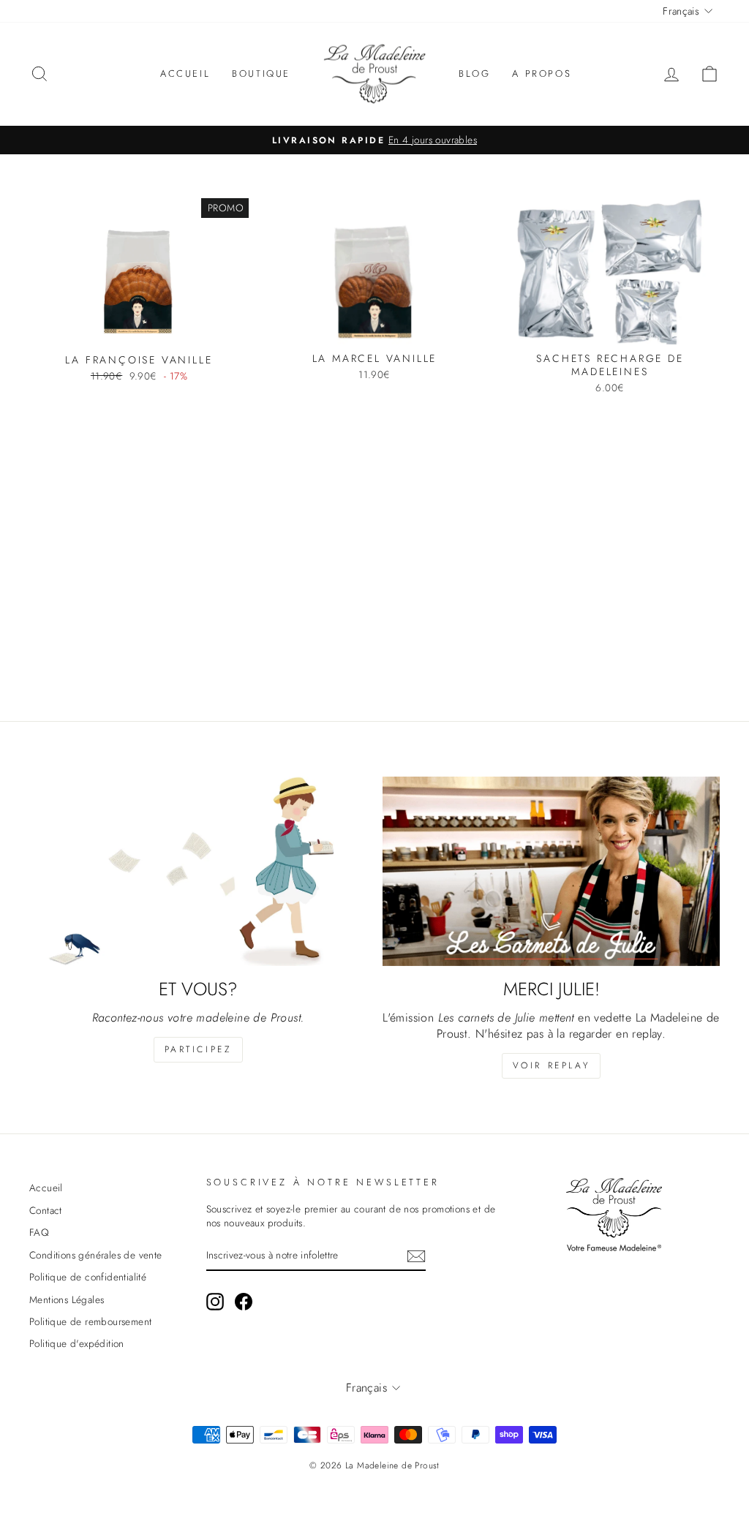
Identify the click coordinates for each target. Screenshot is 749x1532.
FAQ (39, 1232)
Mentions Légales (66, 1299)
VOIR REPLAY (551, 1065)
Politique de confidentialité (87, 1276)
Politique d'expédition (76, 1343)
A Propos (541, 73)
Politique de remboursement (90, 1321)
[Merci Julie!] (551, 871)
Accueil (185, 73)
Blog (474, 73)
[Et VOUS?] (197, 871)
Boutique (261, 73)
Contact (45, 1210)
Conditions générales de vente (95, 1255)
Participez (198, 1049)
